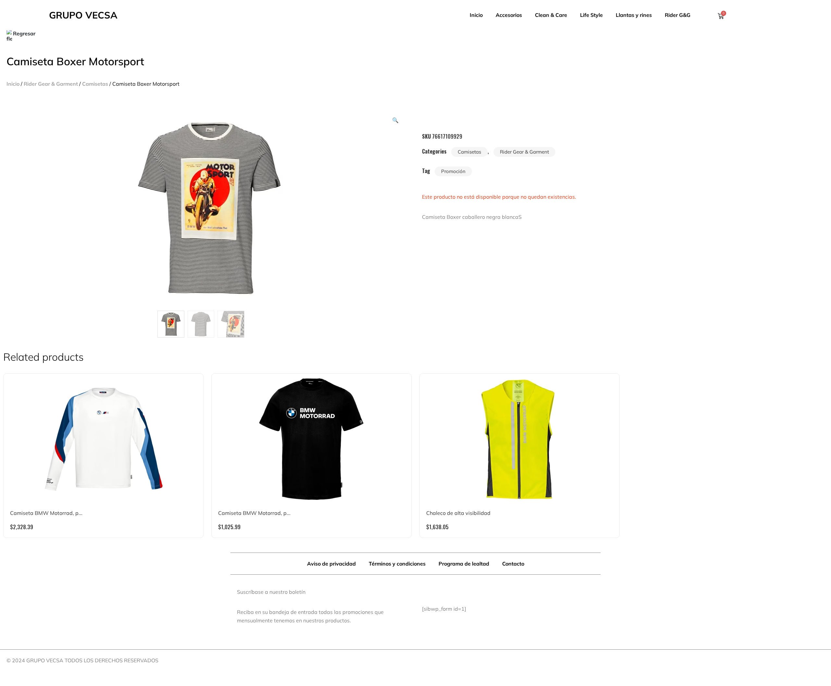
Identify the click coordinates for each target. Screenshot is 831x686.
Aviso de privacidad (331, 563)
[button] (395, 120)
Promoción (453, 171)
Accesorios (509, 15)
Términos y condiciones (397, 563)
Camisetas (95, 84)
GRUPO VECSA (83, 15)
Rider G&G (677, 15)
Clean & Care (551, 15)
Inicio (476, 15)
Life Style (591, 15)
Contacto (513, 563)
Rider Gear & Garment (51, 84)
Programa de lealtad (464, 563)
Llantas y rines (634, 15)
